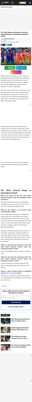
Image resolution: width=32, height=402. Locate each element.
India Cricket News (6, 7)
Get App (23, 3)
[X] (4, 44)
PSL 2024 (4, 286)
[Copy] (11, 45)
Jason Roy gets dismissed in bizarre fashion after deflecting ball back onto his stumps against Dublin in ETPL (20, 320)
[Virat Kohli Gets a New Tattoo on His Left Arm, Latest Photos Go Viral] (5, 338)
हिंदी (12, 3)
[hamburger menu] (30, 3)
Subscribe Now (16, 302)
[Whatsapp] (6, 44)
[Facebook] (2, 44)
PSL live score (10, 273)
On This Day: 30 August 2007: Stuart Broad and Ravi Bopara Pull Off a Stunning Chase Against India (20, 346)
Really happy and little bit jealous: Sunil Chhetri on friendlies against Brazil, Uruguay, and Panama (20, 328)
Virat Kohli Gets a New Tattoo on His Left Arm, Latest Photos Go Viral (19, 337)
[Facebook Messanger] (9, 44)
